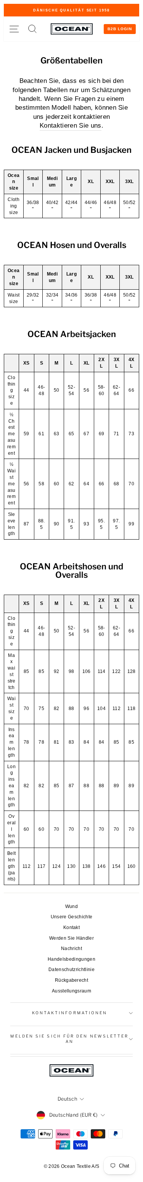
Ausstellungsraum (71, 991)
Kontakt (71, 927)
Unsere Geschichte (71, 916)
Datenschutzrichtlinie (71, 969)
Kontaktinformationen (70, 1012)
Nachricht (71, 948)
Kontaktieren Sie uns (70, 125)
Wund (71, 906)
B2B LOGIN (120, 29)
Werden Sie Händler (71, 938)
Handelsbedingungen (71, 959)
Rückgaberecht (71, 980)
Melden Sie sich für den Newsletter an (69, 1039)
